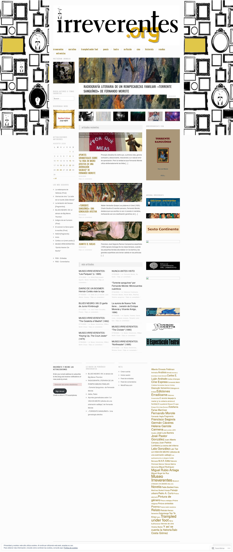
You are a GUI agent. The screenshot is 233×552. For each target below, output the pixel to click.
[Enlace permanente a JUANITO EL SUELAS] (110, 232)
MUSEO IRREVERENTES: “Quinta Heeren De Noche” (65, 247)
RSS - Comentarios (62, 261)
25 (58, 170)
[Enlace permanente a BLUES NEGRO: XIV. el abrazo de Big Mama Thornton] (86, 116)
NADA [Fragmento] (62, 234)
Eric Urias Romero (162, 407)
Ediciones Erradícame (86, 134)
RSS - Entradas (61, 258)
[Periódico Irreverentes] (116, 26)
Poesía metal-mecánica (168, 507)
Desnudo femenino (160, 388)
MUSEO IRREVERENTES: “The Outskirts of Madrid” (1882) (94, 319)
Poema (155, 506)
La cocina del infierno (169, 445)
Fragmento (169, 416)
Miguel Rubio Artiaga (165, 470)
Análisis (162, 372)
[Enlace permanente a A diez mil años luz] (172, 116)
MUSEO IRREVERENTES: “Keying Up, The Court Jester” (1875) (93, 335)
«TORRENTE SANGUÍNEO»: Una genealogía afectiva (88, 208)
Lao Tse (174, 448)
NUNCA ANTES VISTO (123, 270)
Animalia (154, 372)
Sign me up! (60, 391)
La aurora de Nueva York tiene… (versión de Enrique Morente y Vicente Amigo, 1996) (125, 308)
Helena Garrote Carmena (161, 427)
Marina (173, 464)
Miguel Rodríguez (166, 466)
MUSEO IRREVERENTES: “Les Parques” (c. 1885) (92, 272)
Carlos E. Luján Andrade (164, 377)
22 (70, 165)
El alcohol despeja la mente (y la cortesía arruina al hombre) (163, 401)
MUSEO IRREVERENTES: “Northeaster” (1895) (125, 343)
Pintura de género (161, 498)
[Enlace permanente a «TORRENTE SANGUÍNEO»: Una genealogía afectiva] (110, 193)
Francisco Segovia (125, 223)
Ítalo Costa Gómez (164, 531)
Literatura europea (122, 318)
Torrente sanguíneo (120, 184)
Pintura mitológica (166, 500)
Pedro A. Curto (165, 493)
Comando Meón (174, 382)
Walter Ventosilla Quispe (134, 184)
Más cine (170, 484)
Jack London (168, 430)
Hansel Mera (128, 295)
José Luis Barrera (165, 432)
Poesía (105, 49)
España (126, 315)
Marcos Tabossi (164, 464)
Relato (139, 223)
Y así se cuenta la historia (162, 528)
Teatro (116, 49)
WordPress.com (126, 385)
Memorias (155, 467)
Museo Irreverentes (91, 280)
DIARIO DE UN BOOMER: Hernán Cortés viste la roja (91, 290)
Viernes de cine (167, 523)
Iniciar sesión (125, 375)
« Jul (55, 178)
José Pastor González (98, 309)
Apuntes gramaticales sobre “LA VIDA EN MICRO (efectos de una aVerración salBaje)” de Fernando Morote (88, 164)
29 (70, 170)
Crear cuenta (125, 371)
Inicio (57, 237)
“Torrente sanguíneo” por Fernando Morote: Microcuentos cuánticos (127, 285)
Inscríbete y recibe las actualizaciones (63, 368)
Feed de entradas (127, 378)
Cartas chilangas (173, 379)
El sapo (176, 404)
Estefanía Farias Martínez (164, 408)
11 (58, 161)
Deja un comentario (85, 179)
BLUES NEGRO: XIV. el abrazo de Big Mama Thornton (63, 213)
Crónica (172, 385)
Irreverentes (58, 49)
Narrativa (72, 49)
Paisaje (167, 490)
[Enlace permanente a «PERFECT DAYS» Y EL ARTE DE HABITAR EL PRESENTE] (138, 116)
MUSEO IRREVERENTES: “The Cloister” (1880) (125, 328)
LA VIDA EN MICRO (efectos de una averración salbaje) (121, 134)
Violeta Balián (157, 526)
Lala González (160, 448)
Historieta (149, 49)
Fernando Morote (98, 134)
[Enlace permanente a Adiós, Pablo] (120, 116)
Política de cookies (71, 548)
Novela (156, 486)
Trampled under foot (89, 49)
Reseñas (162, 49)
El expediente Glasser (165, 404)
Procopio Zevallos (85, 136)
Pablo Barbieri (168, 487)
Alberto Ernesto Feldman (162, 369)
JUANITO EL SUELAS (87, 244)
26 (61, 170)
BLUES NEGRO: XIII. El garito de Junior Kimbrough (93, 305)
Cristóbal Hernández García (160, 385)
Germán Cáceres (162, 422)
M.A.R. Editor (164, 460)
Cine (138, 49)
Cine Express (159, 382)
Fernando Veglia (157, 416)
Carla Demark (162, 376)
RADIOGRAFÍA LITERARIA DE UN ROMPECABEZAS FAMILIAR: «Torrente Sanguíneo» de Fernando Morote (128, 88)
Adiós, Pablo (92, 394)
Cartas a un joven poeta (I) (65, 240)
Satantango (164, 513)
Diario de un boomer (97, 295)
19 (61, 165)
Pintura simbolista (165, 503)
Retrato (164, 510)
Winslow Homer (117, 350)
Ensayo (153, 407)
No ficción (128, 49)
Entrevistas (61, 53)
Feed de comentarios (128, 382)
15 (70, 161)
